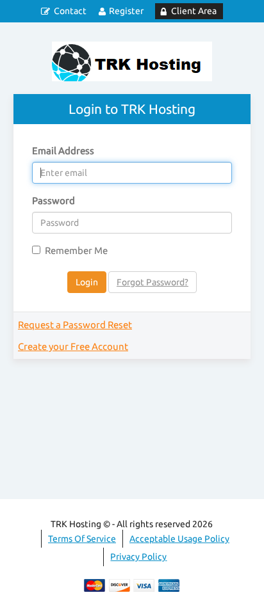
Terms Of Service (82, 539)
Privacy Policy (138, 556)
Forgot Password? (152, 282)
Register (126, 11)
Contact (70, 11)
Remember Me (76, 250)
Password (53, 200)
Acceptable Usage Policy (179, 539)
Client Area (194, 11)
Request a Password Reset (75, 324)
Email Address (63, 150)
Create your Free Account (73, 346)
